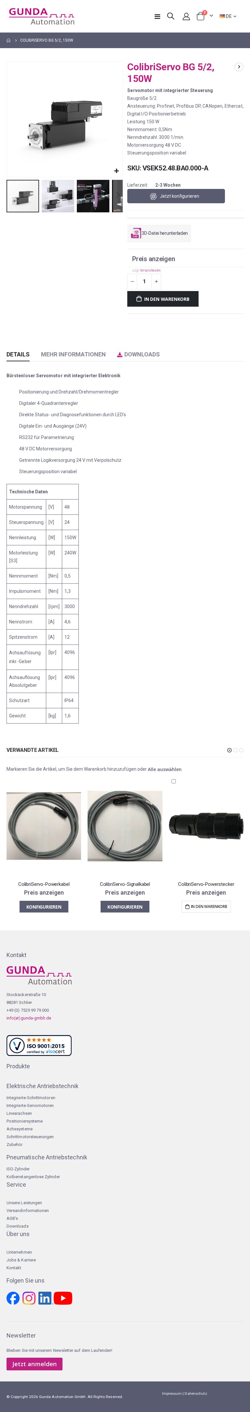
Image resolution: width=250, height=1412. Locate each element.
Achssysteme (20, 1128)
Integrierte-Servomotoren (30, 1105)
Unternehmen (19, 1252)
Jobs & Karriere (21, 1260)
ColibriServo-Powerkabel (44, 884)
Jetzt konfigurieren (179, 196)
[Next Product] (238, 67)
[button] (116, 171)
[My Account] (186, 16)
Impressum (172, 1393)
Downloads (18, 1226)
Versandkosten (150, 270)
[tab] (18, 354)
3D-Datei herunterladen (165, 233)
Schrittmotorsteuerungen (30, 1136)
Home (9, 40)
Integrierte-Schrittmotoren (31, 1097)
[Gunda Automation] (41, 16)
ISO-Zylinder (18, 1168)
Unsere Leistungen (24, 1202)
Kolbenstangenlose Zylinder (33, 1176)
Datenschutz (196, 1393)
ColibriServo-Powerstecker (206, 884)
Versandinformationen (28, 1210)
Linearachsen (19, 1113)
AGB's (12, 1218)
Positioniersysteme (25, 1121)
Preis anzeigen (153, 259)
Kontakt (14, 1267)
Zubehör (14, 1144)
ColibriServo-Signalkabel (125, 884)
